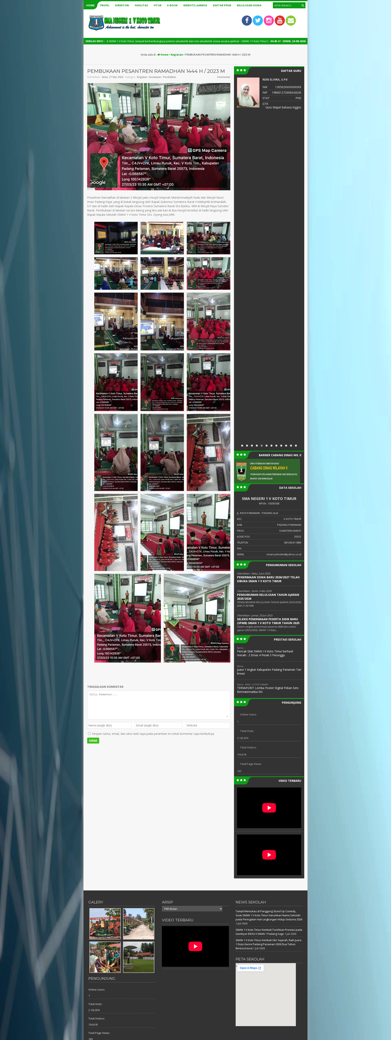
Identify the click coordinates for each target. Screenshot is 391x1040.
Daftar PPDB (222, 5)
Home (90, 5)
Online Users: (248, 714)
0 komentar (223, 77)
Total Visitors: (248, 747)
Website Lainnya (195, 5)
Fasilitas (141, 5)
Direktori (122, 5)
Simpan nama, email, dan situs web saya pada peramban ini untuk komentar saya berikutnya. (153, 734)
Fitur (157, 5)
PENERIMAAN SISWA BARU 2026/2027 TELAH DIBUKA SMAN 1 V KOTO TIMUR (268, 579)
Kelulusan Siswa (249, 5)
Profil (104, 5)
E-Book (172, 5)
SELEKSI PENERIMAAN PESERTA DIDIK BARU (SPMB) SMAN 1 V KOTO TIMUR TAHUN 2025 (268, 621)
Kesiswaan (155, 77)
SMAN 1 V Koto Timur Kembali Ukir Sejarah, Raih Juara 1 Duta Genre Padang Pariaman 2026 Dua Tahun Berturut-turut (268, 944)
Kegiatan (177, 54)
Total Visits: (247, 731)
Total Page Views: (251, 764)
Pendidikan (169, 77)
